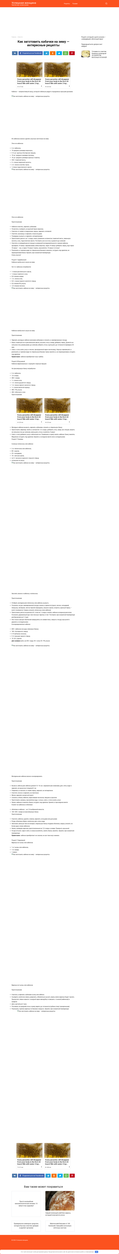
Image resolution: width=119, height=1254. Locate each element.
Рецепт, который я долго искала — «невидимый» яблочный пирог (93, 38)
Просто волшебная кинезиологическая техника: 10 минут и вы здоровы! (26, 1204)
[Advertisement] (59, 20)
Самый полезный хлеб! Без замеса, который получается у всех (58, 1214)
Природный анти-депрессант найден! (91, 45)
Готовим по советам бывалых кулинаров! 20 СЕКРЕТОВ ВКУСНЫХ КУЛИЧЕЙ (99, 54)
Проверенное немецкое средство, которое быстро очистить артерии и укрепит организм (26, 1226)
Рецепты (67, 3)
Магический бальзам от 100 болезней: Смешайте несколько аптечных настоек (60, 1226)
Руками (74, 3)
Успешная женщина (24, 2)
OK (96, 1252)
